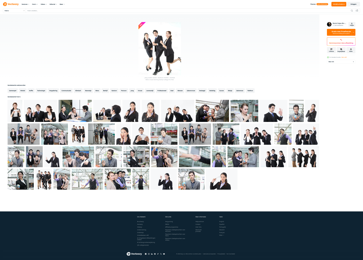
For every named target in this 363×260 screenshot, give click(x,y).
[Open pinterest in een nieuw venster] (155, 254)
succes (221, 90)
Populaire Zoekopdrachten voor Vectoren (175, 230)
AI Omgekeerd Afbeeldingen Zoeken (146, 238)
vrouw (140, 90)
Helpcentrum (199, 221)
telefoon (250, 90)
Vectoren (25, 4)
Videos (43, 4)
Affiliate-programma (171, 227)
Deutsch (222, 230)
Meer (61, 4)
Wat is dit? (344, 57)
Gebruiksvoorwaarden (209, 254)
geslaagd (202, 90)
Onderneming (141, 230)
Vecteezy (140, 224)
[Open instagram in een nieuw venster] (149, 254)
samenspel (12, 90)
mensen (180, 90)
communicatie (66, 90)
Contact (197, 224)
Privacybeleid (221, 254)
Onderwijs (140, 232)
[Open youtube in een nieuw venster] (164, 254)
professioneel (161, 90)
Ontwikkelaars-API (143, 235)
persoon (124, 90)
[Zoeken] (352, 10)
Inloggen (353, 4)
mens (97, 90)
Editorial (52, 4)
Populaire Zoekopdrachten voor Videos (175, 239)
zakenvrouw (191, 90)
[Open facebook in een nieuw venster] (146, 254)
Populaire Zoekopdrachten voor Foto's (175, 235)
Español (221, 224)
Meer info (331, 62)
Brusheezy (140, 221)
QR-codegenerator (143, 245)
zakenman (239, 90)
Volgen (352, 25)
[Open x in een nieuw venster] (161, 254)
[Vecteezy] (11, 4)
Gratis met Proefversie (341, 32)
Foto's (34, 4)
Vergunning (169, 221)
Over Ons (198, 227)
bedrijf (105, 90)
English (221, 221)
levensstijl (149, 90)
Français (222, 232)
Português (222, 227)
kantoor (114, 90)
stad (171, 90)
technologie (41, 90)
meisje (230, 90)
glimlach (78, 90)
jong (132, 90)
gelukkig (212, 90)
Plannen (313, 4)
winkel (22, 90)
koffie (31, 90)
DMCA (167, 224)
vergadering (53, 90)
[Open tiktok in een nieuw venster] (158, 254)
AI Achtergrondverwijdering (146, 242)
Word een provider (198, 230)
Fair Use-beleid (231, 254)
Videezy (139, 227)
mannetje (88, 90)
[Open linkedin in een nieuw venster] (152, 254)
